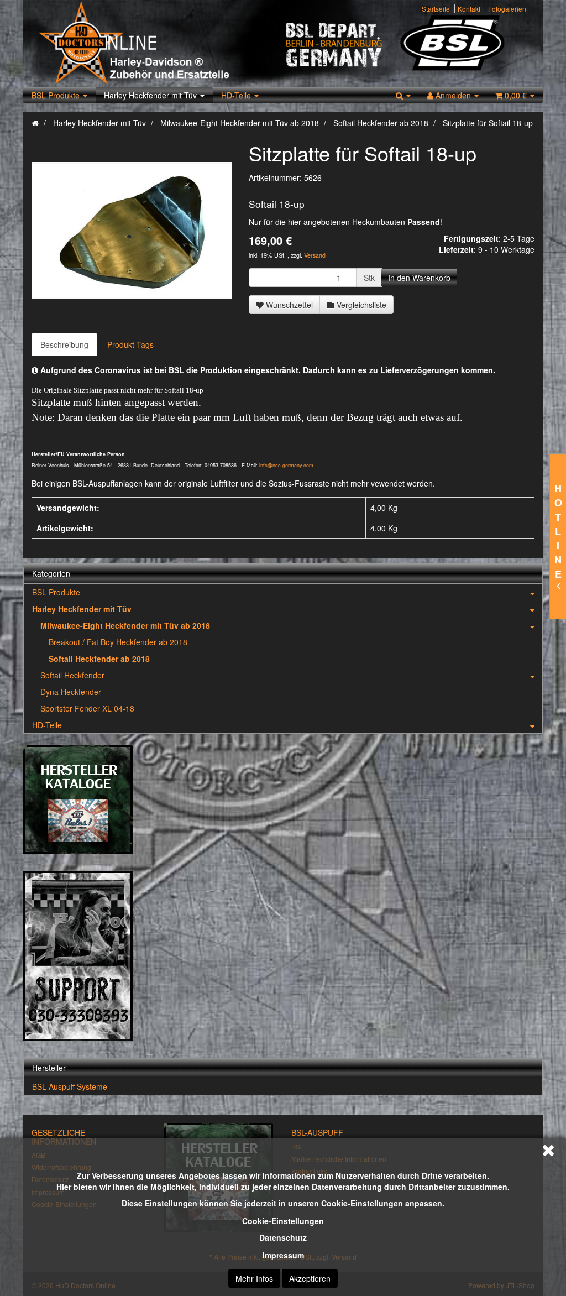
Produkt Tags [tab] (130, 344)
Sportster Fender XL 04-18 (87, 708)
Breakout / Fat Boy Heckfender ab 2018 (118, 641)
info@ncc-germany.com (286, 465)
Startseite (436, 8)
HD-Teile (237, 95)
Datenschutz (283, 1237)
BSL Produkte (57, 95)
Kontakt (469, 8)
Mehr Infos (254, 1278)
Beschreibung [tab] (64, 344)
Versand (315, 255)
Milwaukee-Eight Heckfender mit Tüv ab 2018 (125, 625)
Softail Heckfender (72, 675)
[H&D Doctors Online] (157, 43)
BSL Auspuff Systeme (69, 1086)
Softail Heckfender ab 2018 (99, 658)
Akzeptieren (310, 1278)
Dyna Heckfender (70, 691)
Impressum (283, 1255)
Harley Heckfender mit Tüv (151, 95)
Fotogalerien (507, 8)
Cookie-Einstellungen (283, 1220)
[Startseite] (35, 122)
